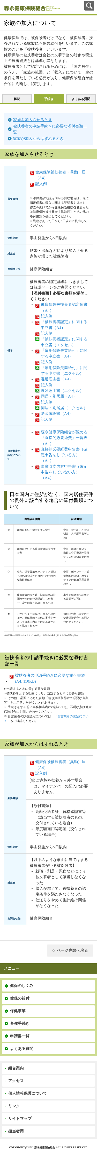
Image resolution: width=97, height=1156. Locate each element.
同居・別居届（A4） (59, 396)
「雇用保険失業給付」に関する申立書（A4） (64, 353)
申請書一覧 (19, 1036)
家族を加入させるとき (32, 120)
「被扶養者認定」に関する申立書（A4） (64, 324)
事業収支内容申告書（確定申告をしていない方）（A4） (64, 472)
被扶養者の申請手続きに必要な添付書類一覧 (50, 129)
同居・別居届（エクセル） (64, 408)
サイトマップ (20, 1118)
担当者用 (16, 1131)
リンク (14, 1106)
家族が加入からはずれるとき (38, 138)
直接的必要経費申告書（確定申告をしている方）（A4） (64, 455)
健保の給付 (19, 998)
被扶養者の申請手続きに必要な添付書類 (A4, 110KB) (50, 678)
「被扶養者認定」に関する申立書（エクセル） (64, 342)
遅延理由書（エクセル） (62, 391)
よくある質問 (21, 1049)
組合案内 (16, 1068)
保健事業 (18, 1011)
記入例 (41, 184)
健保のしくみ (21, 986)
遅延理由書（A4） (57, 379)
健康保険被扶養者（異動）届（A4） (60, 175)
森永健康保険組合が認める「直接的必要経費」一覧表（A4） (64, 438)
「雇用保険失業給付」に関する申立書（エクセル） (64, 370)
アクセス (16, 1081)
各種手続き (19, 1023)
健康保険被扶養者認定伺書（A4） (64, 307)
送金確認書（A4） (57, 413)
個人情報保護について (27, 1093)
